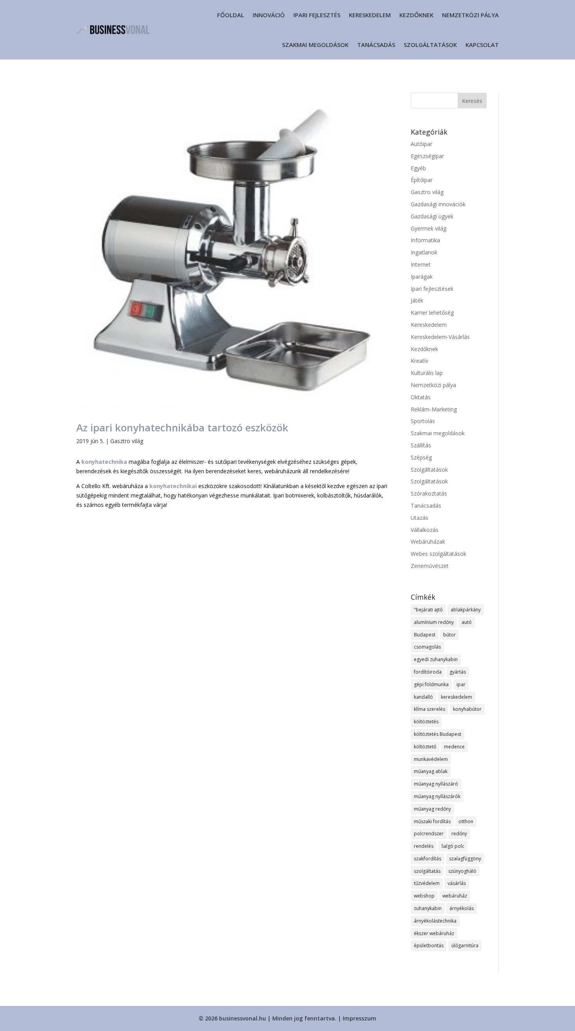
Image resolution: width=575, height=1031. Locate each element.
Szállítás (421, 445)
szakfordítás (427, 858)
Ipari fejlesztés (316, 15)
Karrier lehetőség (432, 312)
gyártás (457, 672)
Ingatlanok (424, 252)
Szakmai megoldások (315, 45)
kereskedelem (456, 697)
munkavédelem (431, 759)
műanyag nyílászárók (437, 796)
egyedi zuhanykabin (436, 659)
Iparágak (422, 276)
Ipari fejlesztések (432, 288)
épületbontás (429, 945)
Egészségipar (427, 156)
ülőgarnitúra (464, 945)
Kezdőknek (416, 15)
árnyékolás (461, 908)
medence (454, 746)
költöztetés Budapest (437, 734)
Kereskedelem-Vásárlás (440, 337)
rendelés (423, 846)
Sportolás (423, 421)
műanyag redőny (432, 809)
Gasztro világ (126, 441)
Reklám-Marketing (434, 409)
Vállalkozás (424, 530)
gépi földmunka (431, 684)
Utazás (419, 517)
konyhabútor (467, 709)
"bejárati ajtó (428, 609)
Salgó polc (452, 846)
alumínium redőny (434, 622)
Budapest (424, 634)
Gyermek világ (428, 228)
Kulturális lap (427, 373)
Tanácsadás (376, 45)
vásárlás (456, 883)
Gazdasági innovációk (438, 204)
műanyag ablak (430, 771)
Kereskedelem (370, 15)
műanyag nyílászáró (436, 783)
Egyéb (418, 168)
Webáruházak (428, 541)
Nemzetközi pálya (470, 15)
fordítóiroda (428, 672)
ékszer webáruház (434, 933)
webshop (424, 895)
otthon (465, 821)
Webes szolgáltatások (438, 553)
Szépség (421, 457)
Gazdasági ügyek (432, 216)
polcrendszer (429, 833)
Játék (417, 300)
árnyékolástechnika (435, 920)
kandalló (423, 697)
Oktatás (421, 397)
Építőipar (422, 180)
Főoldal (230, 15)
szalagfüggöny (465, 858)
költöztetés (426, 721)
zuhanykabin (428, 908)
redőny (459, 833)
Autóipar (421, 144)
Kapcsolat (482, 45)
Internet (421, 264)
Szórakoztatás (429, 493)
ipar (460, 684)
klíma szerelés (429, 709)
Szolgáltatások (430, 45)
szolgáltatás (427, 871)
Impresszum (359, 1018)
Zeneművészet (430, 566)
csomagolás (427, 646)
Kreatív (419, 360)
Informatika (425, 240)
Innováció (269, 15)
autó (467, 622)
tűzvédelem (427, 883)
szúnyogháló (462, 871)
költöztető (425, 746)
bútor (449, 634)
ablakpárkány (466, 609)
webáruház (454, 895)
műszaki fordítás (432, 821)
